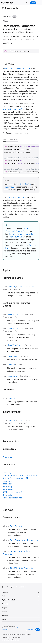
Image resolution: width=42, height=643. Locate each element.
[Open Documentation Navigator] (2, 8)
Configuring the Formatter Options (16, 304)
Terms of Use (6, 637)
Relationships (11, 441)
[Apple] (3, 587)
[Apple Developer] (7, 2)
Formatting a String (13, 277)
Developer (10, 587)
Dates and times (11, 517)
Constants (8, 389)
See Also (8, 509)
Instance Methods (12, 411)
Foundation (7, 16)
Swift (4, 139)
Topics (6, 270)
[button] (27, 2)
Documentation (12, 8)
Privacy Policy (16, 637)
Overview (8, 64)
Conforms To (9, 464)
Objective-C (14, 139)
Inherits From (9, 449)
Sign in (33, 2)
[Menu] (39, 2)
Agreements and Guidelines (10, 640)
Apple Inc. (16, 634)
